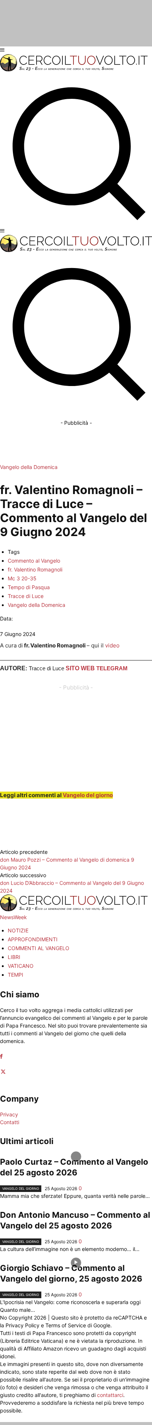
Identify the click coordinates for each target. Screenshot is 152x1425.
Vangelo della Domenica (29, 467)
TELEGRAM (112, 668)
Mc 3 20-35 (22, 578)
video (112, 645)
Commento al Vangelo (34, 560)
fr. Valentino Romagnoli (35, 569)
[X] (3, 1072)
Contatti (9, 1122)
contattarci (110, 1395)
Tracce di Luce (26, 596)
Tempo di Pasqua (29, 587)
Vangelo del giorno (88, 795)
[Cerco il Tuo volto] (74, 69)
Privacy (9, 1114)
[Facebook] (1, 1056)
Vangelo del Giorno (20, 1188)
